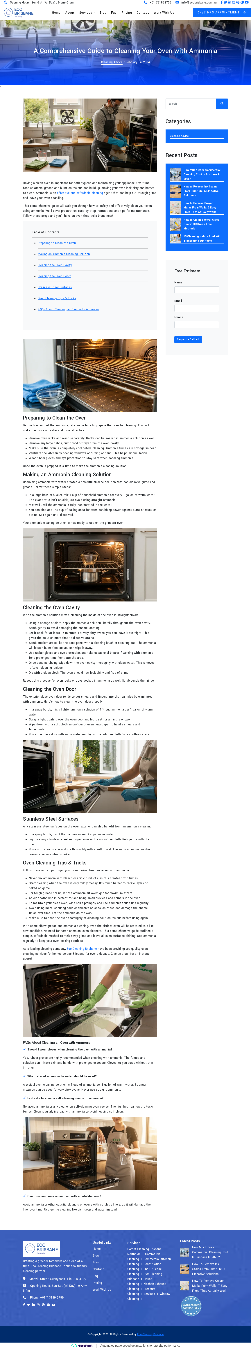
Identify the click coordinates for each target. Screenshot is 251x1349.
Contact (143, 12)
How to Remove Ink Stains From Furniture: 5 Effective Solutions (201, 191)
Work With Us (164, 12)
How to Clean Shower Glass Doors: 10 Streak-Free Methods (201, 224)
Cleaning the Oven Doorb (54, 276)
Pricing (126, 12)
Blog (103, 12)
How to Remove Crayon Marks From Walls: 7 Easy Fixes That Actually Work (200, 207)
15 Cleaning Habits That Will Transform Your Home (202, 238)
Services (85, 12)
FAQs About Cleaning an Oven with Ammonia (68, 309)
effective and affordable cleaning (80, 193)
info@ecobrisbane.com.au (199, 2)
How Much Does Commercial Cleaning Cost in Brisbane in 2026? (202, 174)
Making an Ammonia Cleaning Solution (64, 254)
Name (178, 282)
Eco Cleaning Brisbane (82, 949)
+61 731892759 (160, 2)
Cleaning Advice (112, 62)
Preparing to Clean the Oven (57, 243)
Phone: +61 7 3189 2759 (46, 1297)
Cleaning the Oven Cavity (55, 265)
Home (56, 12)
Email (178, 301)
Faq (114, 12)
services (149, 1294)
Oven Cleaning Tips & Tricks (57, 298)
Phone (178, 317)
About (69, 12)
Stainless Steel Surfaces (55, 287)
